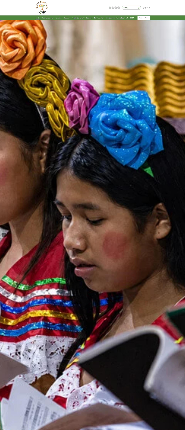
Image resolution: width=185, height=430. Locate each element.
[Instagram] (113, 7)
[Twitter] (115, 7)
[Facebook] (110, 7)
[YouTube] (118, 7)
